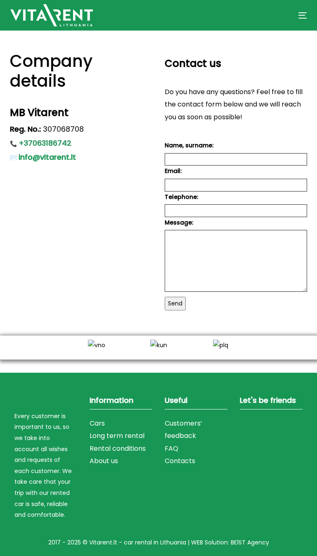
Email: (173, 171)
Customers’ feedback (183, 429)
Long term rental (117, 435)
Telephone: (181, 197)
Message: (179, 222)
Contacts (180, 461)
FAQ (171, 448)
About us (104, 461)
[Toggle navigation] (257, 15)
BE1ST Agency (250, 542)
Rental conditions (118, 448)
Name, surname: (189, 145)
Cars (97, 423)
